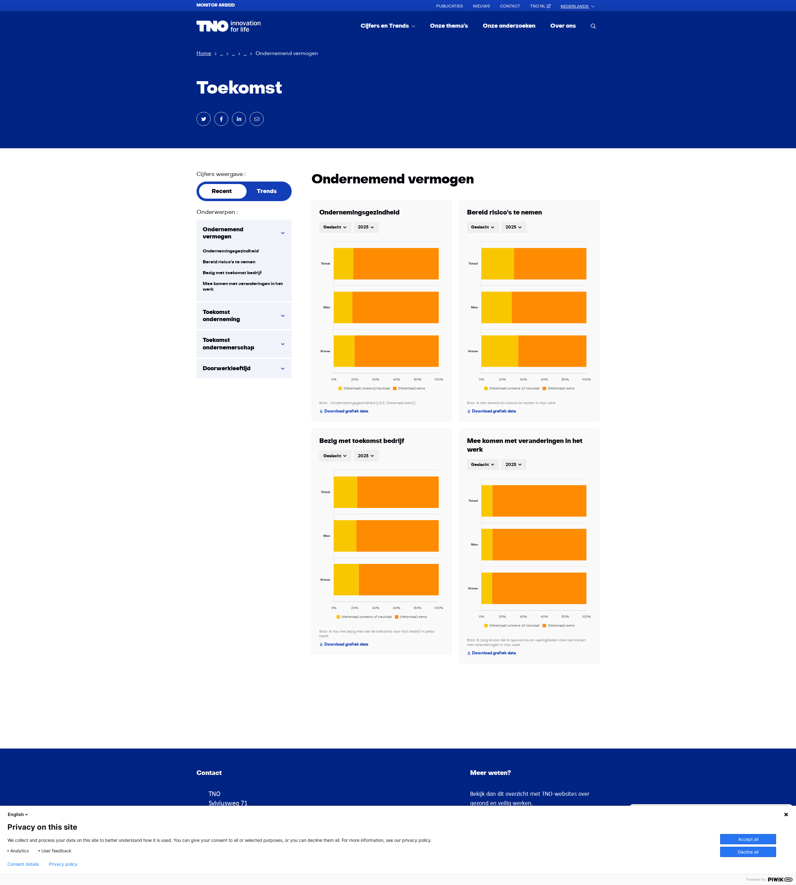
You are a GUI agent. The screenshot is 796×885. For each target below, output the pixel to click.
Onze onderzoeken (509, 26)
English (16, 814)
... (221, 53)
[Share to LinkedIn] (239, 119)
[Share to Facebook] (221, 119)
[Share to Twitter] (204, 119)
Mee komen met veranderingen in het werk (243, 286)
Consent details (23, 864)
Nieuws (481, 6)
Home (204, 53)
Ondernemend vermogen (223, 233)
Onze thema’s (449, 26)
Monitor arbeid (216, 5)
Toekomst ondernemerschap (228, 344)
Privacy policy (63, 864)
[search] (593, 26)
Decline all (748, 852)
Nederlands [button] (575, 6)
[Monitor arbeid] (229, 26)
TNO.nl (537, 6)
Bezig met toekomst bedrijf (232, 272)
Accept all (748, 839)
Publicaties (449, 6)
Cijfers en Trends (385, 26)
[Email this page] (257, 119)
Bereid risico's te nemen (229, 262)
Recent (222, 191)
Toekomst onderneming (221, 316)
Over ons (563, 26)
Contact (510, 6)
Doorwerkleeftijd (227, 368)
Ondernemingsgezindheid (231, 251)
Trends (267, 191)
